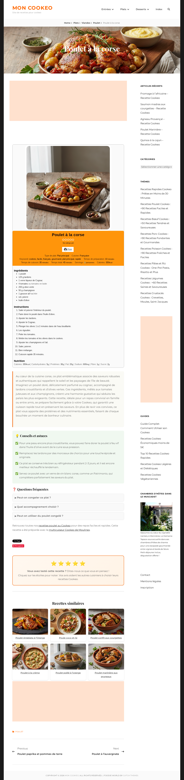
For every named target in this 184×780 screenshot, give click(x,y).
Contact (145, 574)
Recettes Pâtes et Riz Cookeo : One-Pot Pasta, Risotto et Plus (155, 268)
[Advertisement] (68, 101)
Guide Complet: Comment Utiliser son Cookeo (153, 428)
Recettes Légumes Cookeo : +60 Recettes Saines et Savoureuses (153, 282)
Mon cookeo (32, 8)
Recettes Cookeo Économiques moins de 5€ (154, 443)
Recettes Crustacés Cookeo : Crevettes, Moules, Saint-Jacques (154, 297)
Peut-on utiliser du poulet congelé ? (40, 515)
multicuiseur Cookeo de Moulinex (69, 529)
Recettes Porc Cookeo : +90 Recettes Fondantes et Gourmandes (155, 238)
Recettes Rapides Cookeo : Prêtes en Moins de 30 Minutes (155, 193)
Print (69, 249)
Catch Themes (130, 775)
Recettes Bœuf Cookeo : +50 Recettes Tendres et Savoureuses (155, 223)
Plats (123, 9)
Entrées (106, 9)
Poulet (96, 23)
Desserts (141, 9)
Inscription (147, 587)
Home (67, 23)
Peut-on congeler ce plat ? (34, 497)
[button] (63, 239)
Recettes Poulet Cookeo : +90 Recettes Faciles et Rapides (155, 208)
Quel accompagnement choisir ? (38, 506)
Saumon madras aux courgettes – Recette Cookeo (153, 108)
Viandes (86, 23)
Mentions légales (150, 581)
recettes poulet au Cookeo (55, 525)
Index (159, 9)
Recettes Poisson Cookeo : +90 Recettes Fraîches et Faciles (156, 253)
